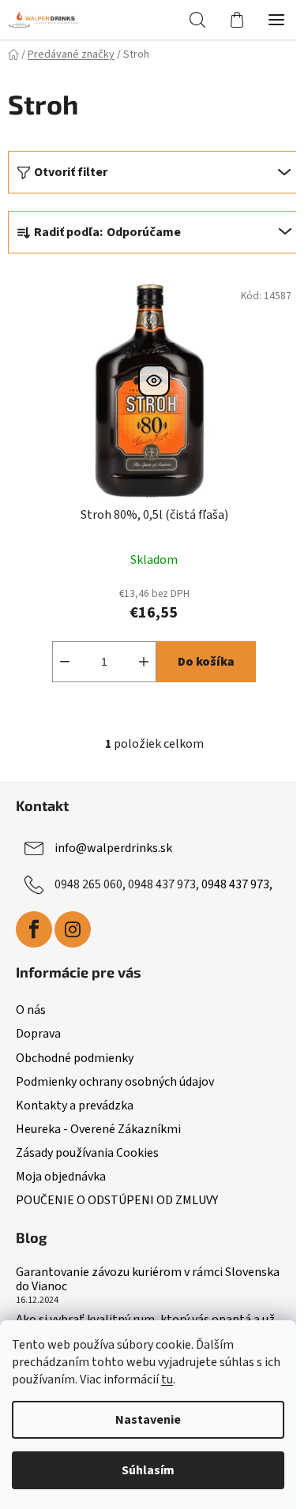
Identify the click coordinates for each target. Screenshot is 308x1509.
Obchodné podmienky (74, 1058)
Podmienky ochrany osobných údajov (115, 1081)
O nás (31, 1010)
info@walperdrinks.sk (113, 848)
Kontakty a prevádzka (74, 1105)
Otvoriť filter (70, 172)
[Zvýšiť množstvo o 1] (144, 661)
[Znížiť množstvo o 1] (65, 661)
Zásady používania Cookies (87, 1153)
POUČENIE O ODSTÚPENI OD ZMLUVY (117, 1200)
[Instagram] (72, 929)
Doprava (38, 1033)
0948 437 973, (236, 884)
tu (167, 1379)
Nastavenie (148, 1419)
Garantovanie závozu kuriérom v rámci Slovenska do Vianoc (148, 1279)
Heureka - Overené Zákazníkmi (98, 1129)
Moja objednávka (61, 1176)
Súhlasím (148, 1470)
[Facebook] (34, 929)
